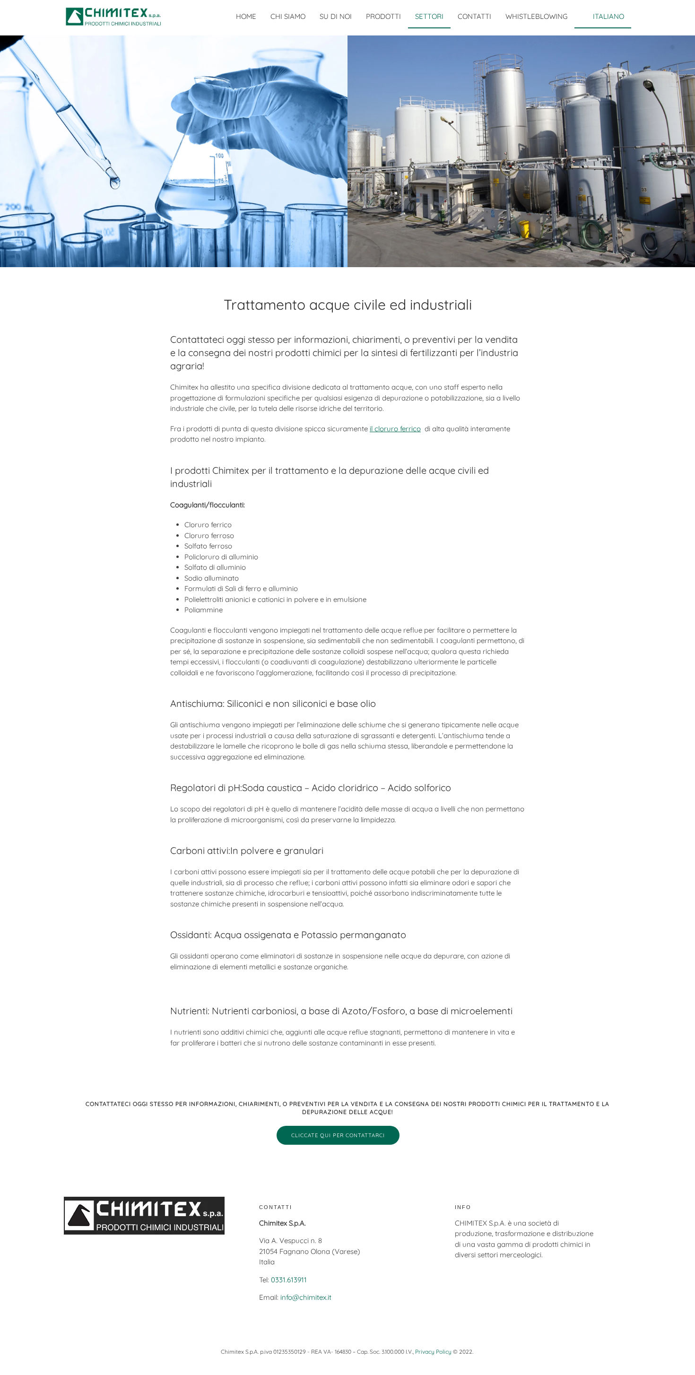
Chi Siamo (287, 16)
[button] (602, 16)
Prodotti (383, 16)
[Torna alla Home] (113, 16)
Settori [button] (429, 16)
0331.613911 (289, 1279)
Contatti (474, 16)
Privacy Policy (433, 1351)
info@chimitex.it (305, 1297)
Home (246, 16)
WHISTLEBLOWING (536, 16)
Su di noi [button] (336, 16)
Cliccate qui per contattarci (338, 1135)
